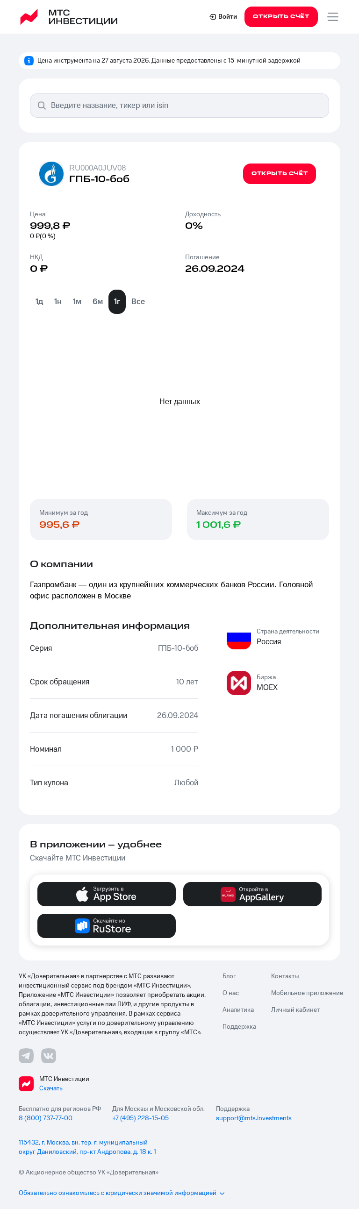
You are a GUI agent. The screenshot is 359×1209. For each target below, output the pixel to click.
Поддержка (239, 1026)
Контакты (285, 976)
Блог (229, 976)
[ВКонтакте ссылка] (48, 1055)
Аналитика (238, 1010)
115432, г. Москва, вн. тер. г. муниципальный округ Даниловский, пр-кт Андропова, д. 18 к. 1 (87, 1147)
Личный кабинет (295, 1010)
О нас (231, 993)
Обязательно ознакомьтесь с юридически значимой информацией (117, 1193)
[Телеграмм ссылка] (26, 1055)
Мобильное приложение (307, 993)
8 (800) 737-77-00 (45, 1118)
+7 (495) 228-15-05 (140, 1118)
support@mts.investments (254, 1118)
